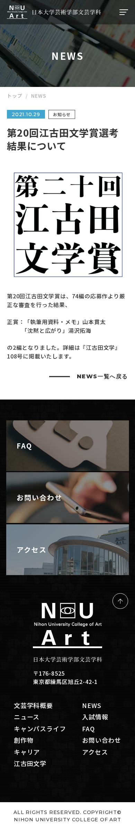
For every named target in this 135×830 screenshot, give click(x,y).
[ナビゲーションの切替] (123, 12)
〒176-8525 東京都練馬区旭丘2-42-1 (65, 677)
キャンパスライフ (40, 729)
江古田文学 (30, 763)
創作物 (23, 740)
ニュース (26, 717)
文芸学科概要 (33, 705)
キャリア (27, 752)
